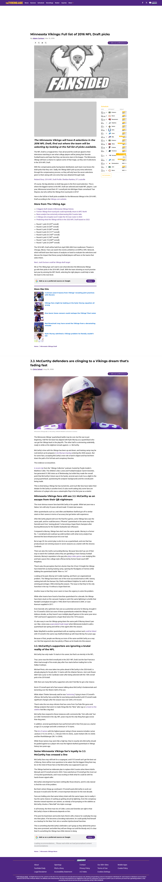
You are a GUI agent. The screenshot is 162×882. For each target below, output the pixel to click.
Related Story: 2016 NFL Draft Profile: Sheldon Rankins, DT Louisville (59, 179)
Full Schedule (106, 175)
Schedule (41, 3)
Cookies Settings (104, 872)
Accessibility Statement (63, 872)
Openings (57, 865)
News (26, 3)
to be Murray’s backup (63, 453)
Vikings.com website (58, 199)
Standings (49, 3)
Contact (83, 865)
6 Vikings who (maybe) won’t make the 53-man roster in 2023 (59, 217)
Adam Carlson (38, 38)
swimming (71, 694)
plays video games (75, 556)
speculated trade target (60, 624)
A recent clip (38, 468)
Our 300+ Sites (103, 865)
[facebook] (142, 2)
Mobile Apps (122, 865)
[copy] (45, 42)
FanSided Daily (39, 868)
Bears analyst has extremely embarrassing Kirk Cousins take (59, 214)
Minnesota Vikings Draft (48, 346)
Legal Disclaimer (40, 872)
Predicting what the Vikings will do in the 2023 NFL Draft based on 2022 (63, 220)
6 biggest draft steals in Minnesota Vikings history (55, 209)
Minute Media (24, 876)
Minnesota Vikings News (48, 851)
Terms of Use (103, 868)
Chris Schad (37, 369)
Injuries (64, 3)
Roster (57, 3)
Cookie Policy (123, 868)
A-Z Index (83, 872)
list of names (42, 731)
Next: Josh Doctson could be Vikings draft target (52, 262)
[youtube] (150, 2)
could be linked (90, 631)
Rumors (33, 3)
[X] (146, 2)
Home (36, 346)
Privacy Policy (85, 868)
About (36, 865)
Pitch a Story (59, 868)
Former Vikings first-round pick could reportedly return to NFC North (61, 212)
